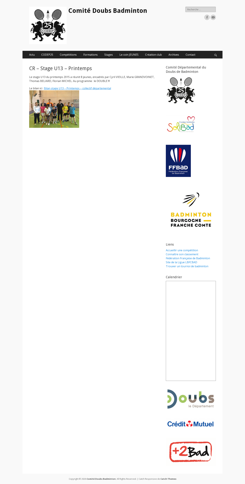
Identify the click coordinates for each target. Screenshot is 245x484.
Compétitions (68, 54)
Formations (90, 54)
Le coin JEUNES (129, 54)
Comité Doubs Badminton (107, 10)
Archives (173, 54)
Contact (190, 54)
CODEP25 (47, 54)
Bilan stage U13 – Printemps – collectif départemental (77, 88)
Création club (153, 54)
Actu (32, 54)
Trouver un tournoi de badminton (187, 266)
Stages (108, 54)
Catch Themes (168, 478)
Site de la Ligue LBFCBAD (181, 262)
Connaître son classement (182, 254)
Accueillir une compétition (182, 250)
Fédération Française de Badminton (188, 258)
